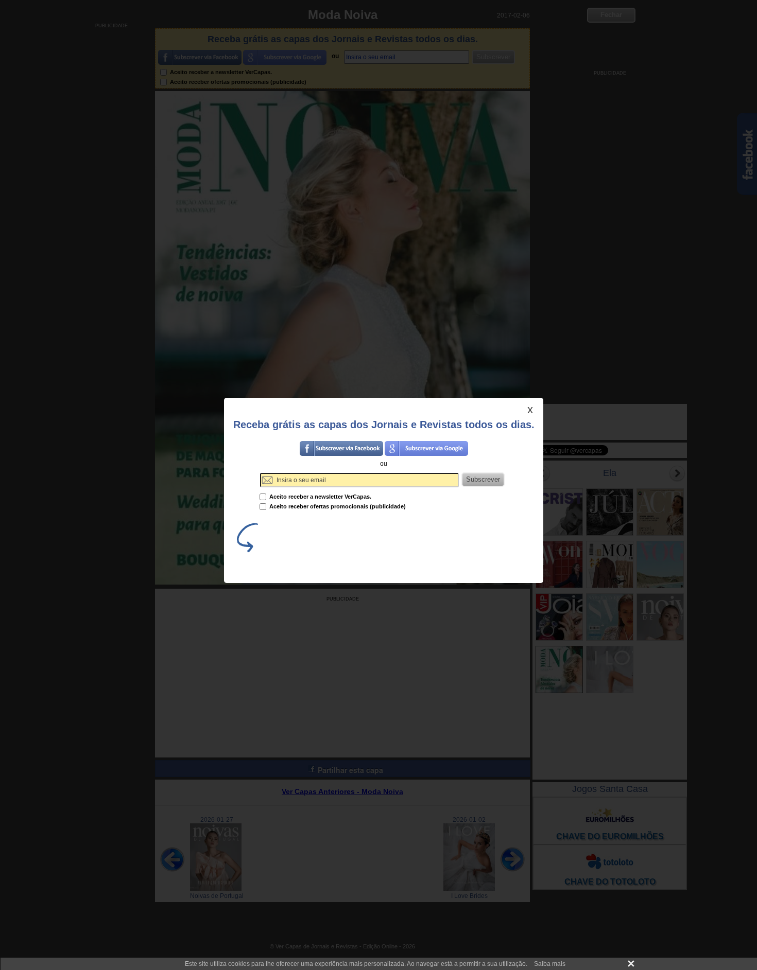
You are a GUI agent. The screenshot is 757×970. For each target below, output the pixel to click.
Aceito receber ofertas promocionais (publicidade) (337, 506)
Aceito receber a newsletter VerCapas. (319, 496)
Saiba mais (549, 963)
